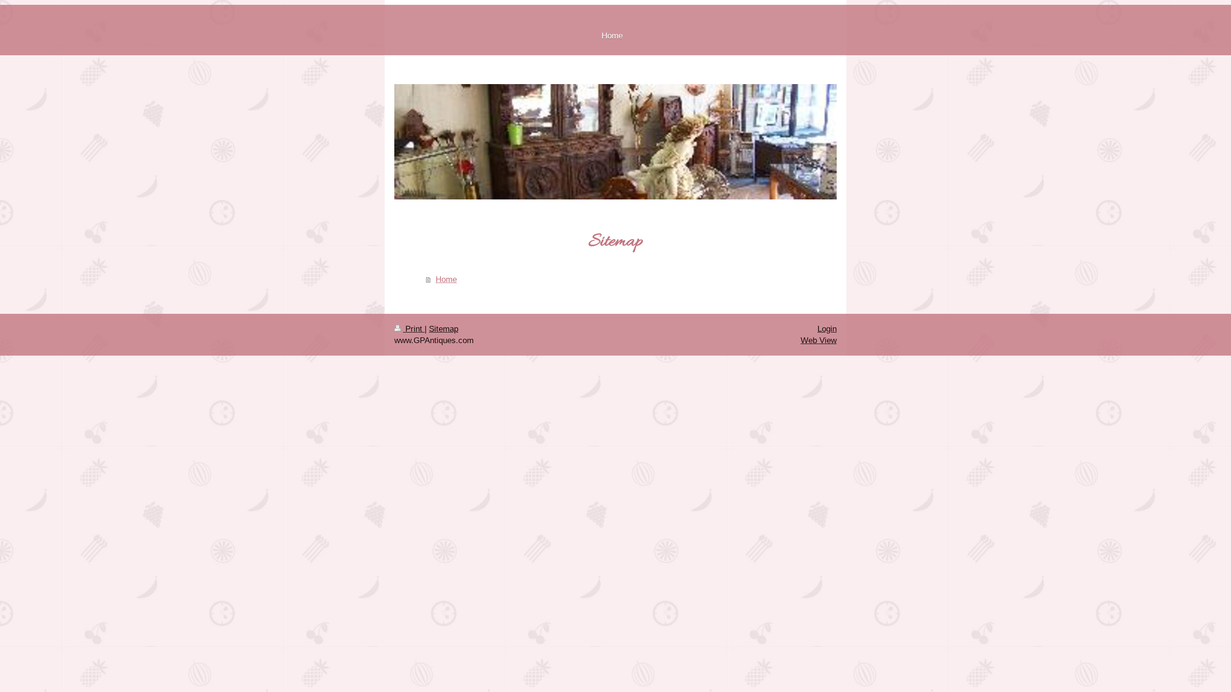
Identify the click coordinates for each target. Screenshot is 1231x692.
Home (446, 279)
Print (414, 329)
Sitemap (443, 329)
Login (827, 329)
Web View (819, 340)
